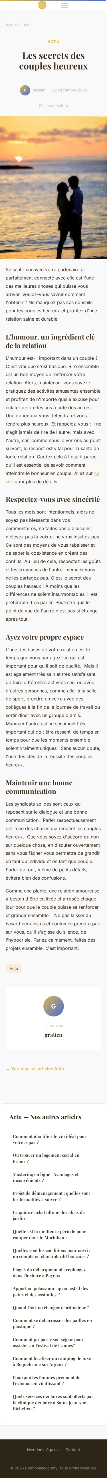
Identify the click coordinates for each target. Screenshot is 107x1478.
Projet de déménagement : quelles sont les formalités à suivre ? (51, 1196)
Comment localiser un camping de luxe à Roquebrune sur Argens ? (52, 1361)
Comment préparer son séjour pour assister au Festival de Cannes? (48, 1342)
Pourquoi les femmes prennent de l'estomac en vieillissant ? (46, 1380)
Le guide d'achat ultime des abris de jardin (49, 1215)
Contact (72, 1449)
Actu (28, 25)
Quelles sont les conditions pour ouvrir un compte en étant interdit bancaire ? (51, 1253)
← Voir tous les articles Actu (35, 1068)
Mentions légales (42, 1449)
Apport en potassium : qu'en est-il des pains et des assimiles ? (50, 1291)
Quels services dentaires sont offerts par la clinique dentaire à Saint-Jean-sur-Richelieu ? (53, 1402)
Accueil (12, 25)
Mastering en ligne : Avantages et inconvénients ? (45, 1177)
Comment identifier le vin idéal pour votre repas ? (49, 1139)
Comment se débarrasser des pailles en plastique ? (52, 1323)
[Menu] (64, 5)
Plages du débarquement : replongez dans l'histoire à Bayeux (49, 1272)
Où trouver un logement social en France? (46, 1158)
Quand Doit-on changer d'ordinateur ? (51, 1307)
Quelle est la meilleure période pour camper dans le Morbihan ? (49, 1234)
